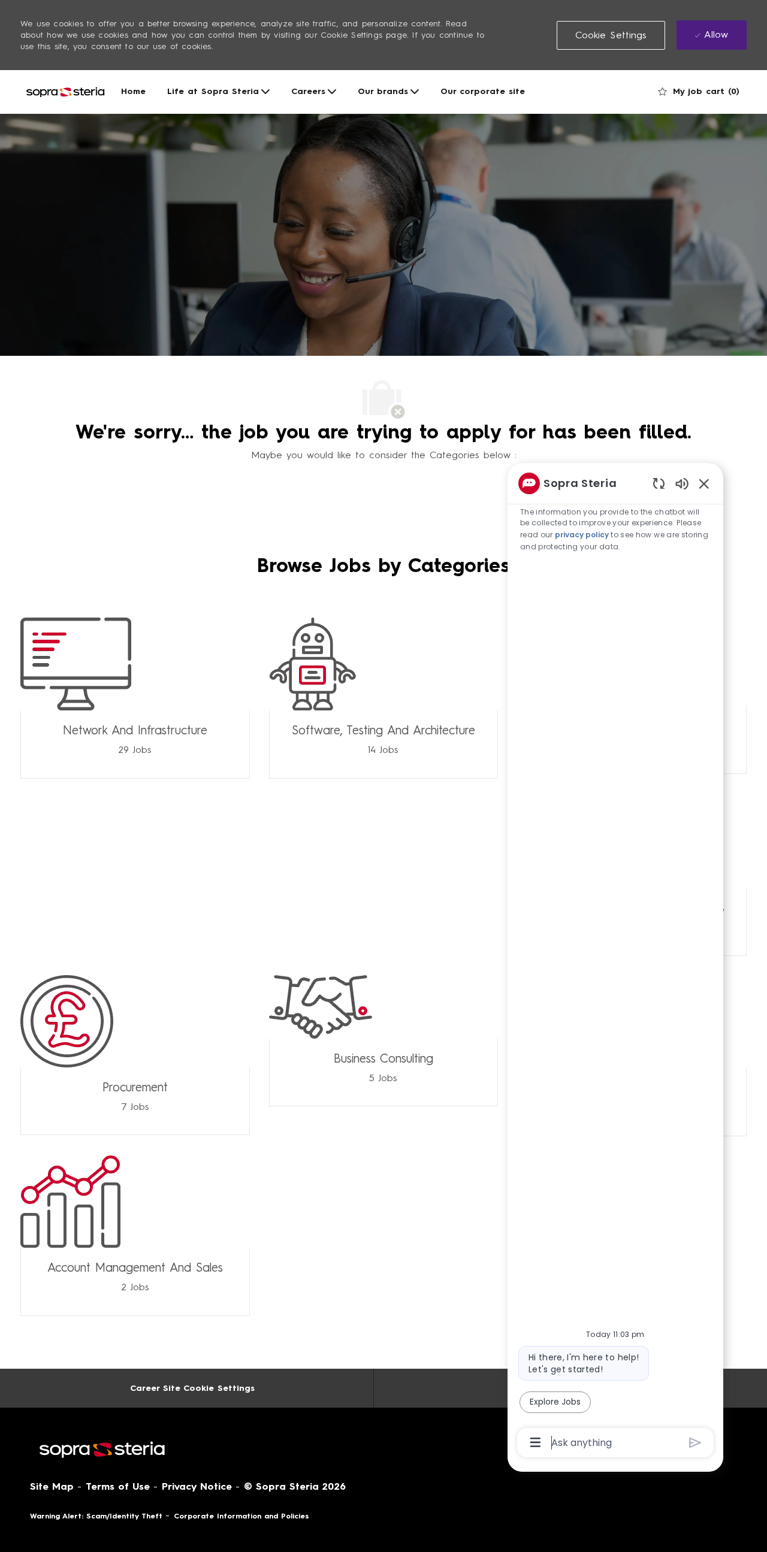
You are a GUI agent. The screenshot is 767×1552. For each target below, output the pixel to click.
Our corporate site (482, 91)
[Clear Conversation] (659, 483)
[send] (695, 1442)
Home (133, 91)
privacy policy (582, 535)
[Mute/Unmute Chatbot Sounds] (682, 483)
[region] (615, 962)
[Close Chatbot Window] (704, 483)
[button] (611, 35)
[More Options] (535, 1442)
